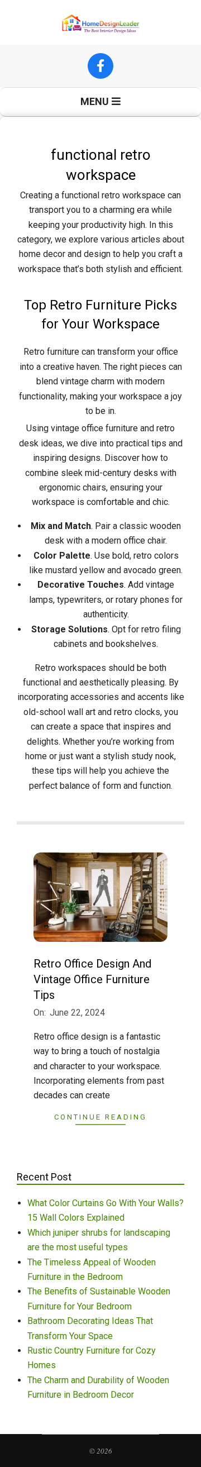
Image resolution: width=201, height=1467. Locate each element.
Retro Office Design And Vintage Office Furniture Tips (92, 979)
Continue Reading (100, 1117)
